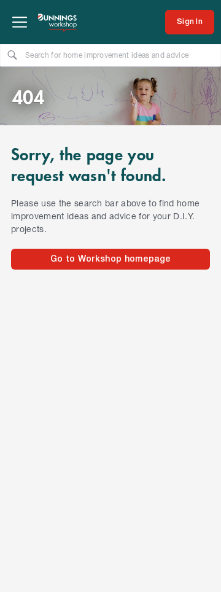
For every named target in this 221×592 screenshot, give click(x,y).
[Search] (12, 54)
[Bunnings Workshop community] (57, 22)
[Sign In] (189, 22)
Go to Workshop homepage (110, 259)
